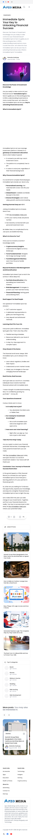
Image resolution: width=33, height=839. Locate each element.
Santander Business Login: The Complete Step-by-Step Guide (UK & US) (16, 632)
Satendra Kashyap (13, 57)
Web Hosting (14, 689)
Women (12, 672)
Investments (7, 15)
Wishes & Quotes (15, 678)
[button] (12, 2)
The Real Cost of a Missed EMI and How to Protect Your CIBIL (16, 654)
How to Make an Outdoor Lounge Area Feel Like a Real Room (16, 582)
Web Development (15, 695)
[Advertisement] (16, 128)
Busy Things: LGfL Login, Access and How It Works (16, 607)
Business (8, 733)
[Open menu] (29, 7)
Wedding (12, 684)
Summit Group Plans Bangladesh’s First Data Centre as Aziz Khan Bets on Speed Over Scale (16, 556)
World (11, 667)
